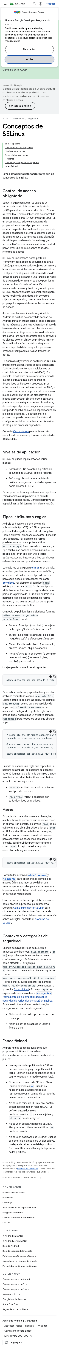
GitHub (6, 1222)
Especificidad (21, 989)
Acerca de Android (12, 1320)
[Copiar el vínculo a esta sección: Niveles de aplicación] (43, 452)
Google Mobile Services (14, 1299)
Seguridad (33, 118)
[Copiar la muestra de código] (54, 676)
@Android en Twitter (13, 1235)
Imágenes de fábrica (13, 1212)
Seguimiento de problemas (16, 1309)
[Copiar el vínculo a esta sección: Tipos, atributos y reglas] (49, 517)
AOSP (5, 118)
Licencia (29, 1326)
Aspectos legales (13, 1326)
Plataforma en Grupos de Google (19, 1255)
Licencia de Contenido (27, 1168)
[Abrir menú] (5, 4)
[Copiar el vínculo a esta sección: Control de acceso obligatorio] (25, 196)
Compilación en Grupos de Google (20, 1261)
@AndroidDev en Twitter (15, 1240)
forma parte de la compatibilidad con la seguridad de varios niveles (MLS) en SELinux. (28, 997)
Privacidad (42, 1326)
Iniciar (30, 59)
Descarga (7, 1202)
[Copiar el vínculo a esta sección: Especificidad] (30, 1041)
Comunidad (31, 1320)
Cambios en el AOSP (15, 69)
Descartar (29, 49)
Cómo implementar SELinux (28, 907)
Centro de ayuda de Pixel (15, 1284)
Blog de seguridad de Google (17, 1250)
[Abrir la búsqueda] (34, 4)
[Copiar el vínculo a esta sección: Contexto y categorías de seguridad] (24, 941)
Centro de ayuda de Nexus (16, 1289)
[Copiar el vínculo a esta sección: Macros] (17, 810)
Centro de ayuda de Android (17, 1279)
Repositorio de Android (14, 1192)
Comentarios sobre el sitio (18, 1331)
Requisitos (8, 1197)
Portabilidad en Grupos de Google (20, 1266)
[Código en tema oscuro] (51, 676)
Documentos (18, 118)
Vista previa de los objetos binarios (19, 1207)
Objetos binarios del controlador (18, 1217)
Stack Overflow (10, 1304)
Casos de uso (21, 431)
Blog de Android (11, 1245)
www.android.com (12, 1294)
